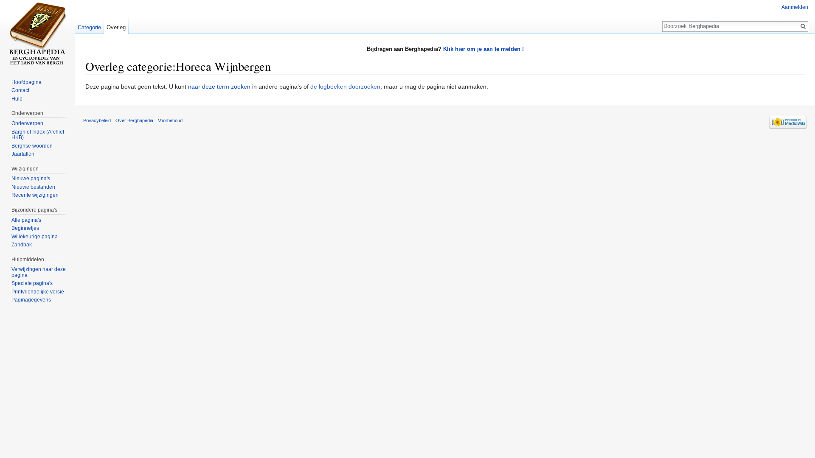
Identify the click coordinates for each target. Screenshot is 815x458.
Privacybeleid (97, 120)
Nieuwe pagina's (30, 179)
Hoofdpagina (26, 82)
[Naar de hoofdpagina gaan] (37, 34)
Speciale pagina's (32, 283)
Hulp (16, 99)
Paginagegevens (31, 300)
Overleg (116, 27)
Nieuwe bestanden (33, 187)
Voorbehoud (170, 120)
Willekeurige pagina (34, 237)
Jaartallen (22, 154)
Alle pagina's (26, 220)
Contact (20, 90)
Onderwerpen (27, 123)
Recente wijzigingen (35, 195)
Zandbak (21, 245)
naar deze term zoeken (219, 86)
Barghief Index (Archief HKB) (37, 135)
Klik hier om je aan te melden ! (483, 49)
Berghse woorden (32, 146)
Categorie (89, 27)
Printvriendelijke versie (37, 292)
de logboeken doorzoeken (345, 86)
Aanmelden (794, 7)
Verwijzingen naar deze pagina (38, 272)
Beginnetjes (25, 228)
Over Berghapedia (134, 120)
